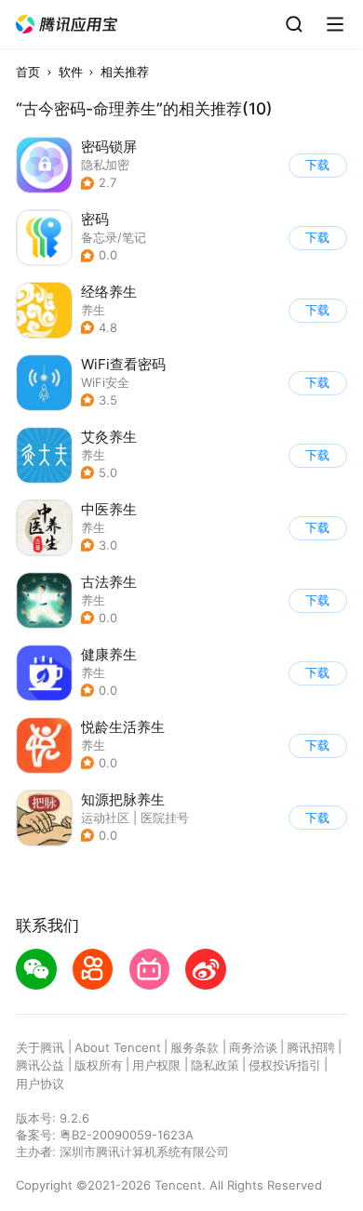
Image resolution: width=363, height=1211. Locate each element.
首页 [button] (28, 71)
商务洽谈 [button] (253, 1047)
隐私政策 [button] (215, 1065)
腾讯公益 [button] (40, 1065)
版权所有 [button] (98, 1065)
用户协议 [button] (40, 1083)
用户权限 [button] (156, 1065)
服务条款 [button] (194, 1047)
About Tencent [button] (117, 1047)
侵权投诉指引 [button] (285, 1065)
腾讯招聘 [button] (311, 1047)
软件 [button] (71, 71)
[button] (67, 24)
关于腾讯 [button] (40, 1047)
